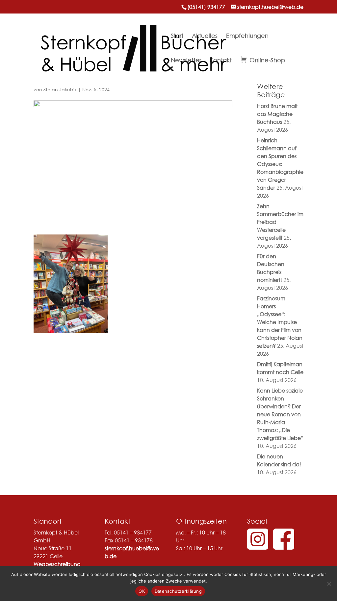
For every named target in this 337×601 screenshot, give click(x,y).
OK (142, 591)
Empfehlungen (247, 36)
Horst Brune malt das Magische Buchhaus (277, 113)
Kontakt (221, 61)
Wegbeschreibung (57, 563)
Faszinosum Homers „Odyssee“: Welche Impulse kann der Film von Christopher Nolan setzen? (279, 322)
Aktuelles (205, 36)
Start (177, 36)
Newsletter (186, 61)
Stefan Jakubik (60, 89)
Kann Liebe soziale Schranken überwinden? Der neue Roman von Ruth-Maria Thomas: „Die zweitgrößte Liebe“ (280, 414)
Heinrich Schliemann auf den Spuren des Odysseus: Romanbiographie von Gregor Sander (280, 164)
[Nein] (328, 583)
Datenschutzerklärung (178, 591)
